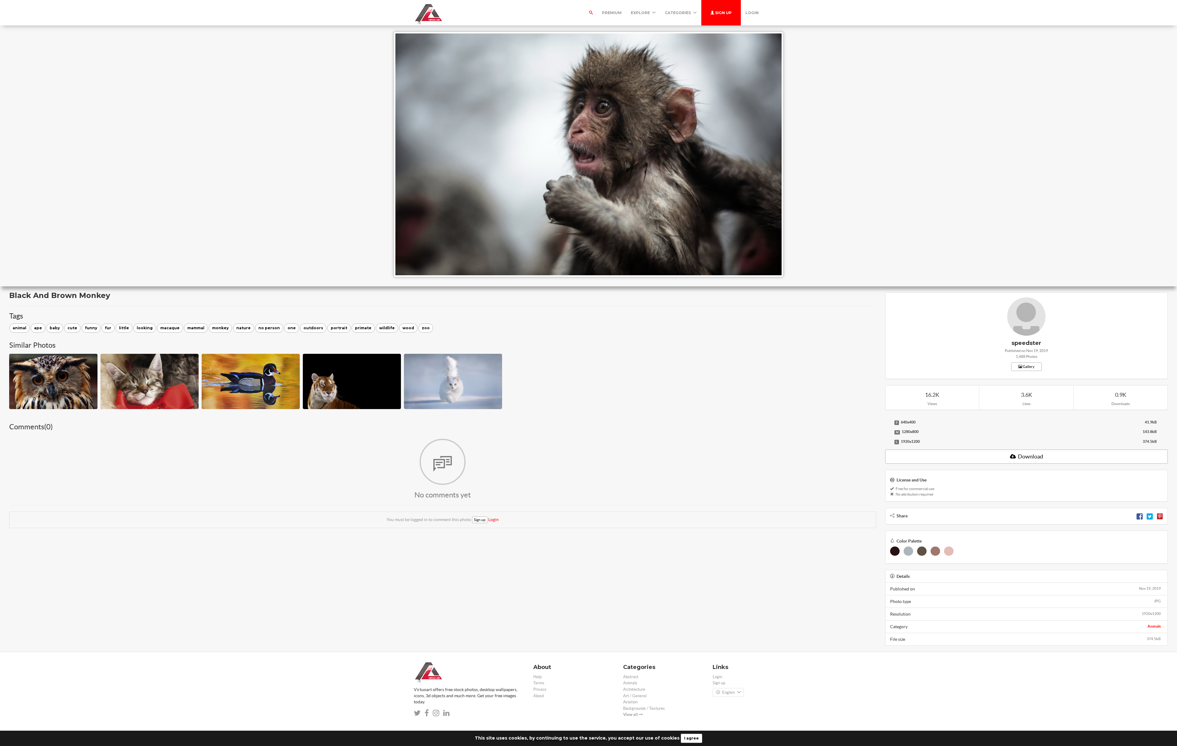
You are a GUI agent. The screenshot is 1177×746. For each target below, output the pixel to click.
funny (91, 328)
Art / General (634, 696)
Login (752, 12)
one (292, 328)
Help (537, 676)
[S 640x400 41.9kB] (888, 422)
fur (108, 328)
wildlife (387, 328)
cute (72, 328)
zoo (426, 328)
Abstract (630, 676)
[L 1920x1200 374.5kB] (888, 442)
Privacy (540, 689)
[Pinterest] (1160, 515)
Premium (612, 12)
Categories (678, 12)
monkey (220, 328)
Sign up (723, 12)
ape (38, 328)
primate (363, 328)
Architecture (634, 689)
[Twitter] (1150, 515)
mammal (195, 328)
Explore (641, 12)
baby (55, 328)
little (124, 328)
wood (408, 328)
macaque (170, 328)
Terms (538, 683)
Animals (1154, 626)
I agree (691, 738)
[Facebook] (1140, 515)
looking (145, 328)
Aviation (630, 702)
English (728, 692)
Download (1030, 456)
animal (19, 328)
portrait (339, 328)
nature (243, 328)
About (538, 696)
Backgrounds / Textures (644, 708)
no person (269, 328)
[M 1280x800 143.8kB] (888, 432)
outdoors (313, 328)
